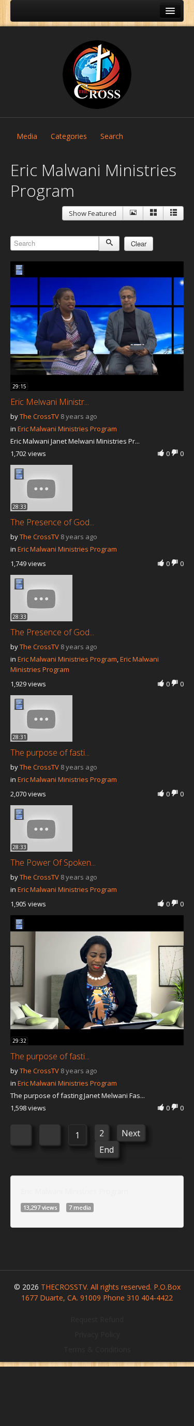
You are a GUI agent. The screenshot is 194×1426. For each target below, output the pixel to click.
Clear (138, 243)
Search (111, 136)
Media (27, 136)
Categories (69, 136)
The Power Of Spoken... (53, 862)
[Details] (133, 213)
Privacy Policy (97, 1334)
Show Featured (92, 213)
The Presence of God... (52, 522)
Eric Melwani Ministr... (49, 402)
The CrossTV (39, 416)
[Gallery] (153, 213)
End (106, 1149)
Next (131, 1133)
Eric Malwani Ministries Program (67, 428)
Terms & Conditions (97, 1349)
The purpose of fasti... (49, 752)
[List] (173, 213)
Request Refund (97, 1319)
